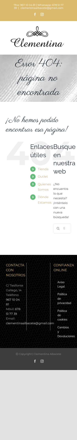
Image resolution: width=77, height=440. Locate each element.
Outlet (43, 176)
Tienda (43, 169)
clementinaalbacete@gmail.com (41, 7)
